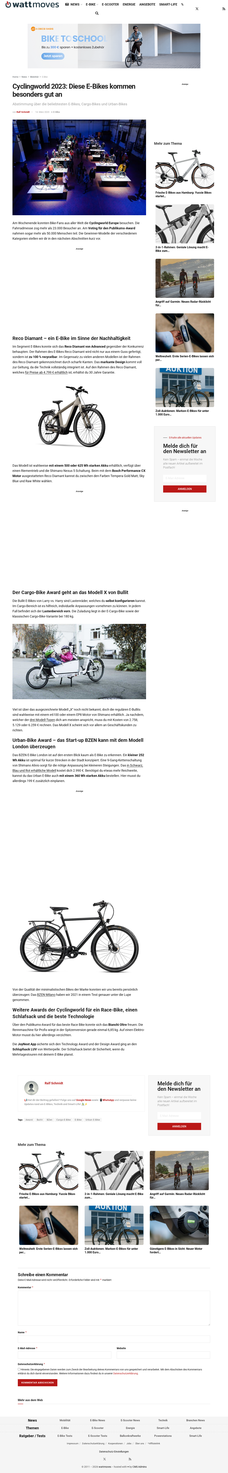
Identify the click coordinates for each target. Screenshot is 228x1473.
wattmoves (105, 1466)
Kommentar (25, 1287)
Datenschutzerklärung (31, 1364)
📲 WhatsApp (107, 1100)
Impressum (72, 1443)
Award (29, 1120)
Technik (163, 1420)
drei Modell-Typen (42, 720)
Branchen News (195, 1420)
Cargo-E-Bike (63, 1120)
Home (15, 77)
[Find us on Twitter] (197, 9)
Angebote (147, 4)
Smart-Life (168, 4)
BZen (49, 1120)
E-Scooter (110, 4)
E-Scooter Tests (97, 1435)
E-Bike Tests (65, 1435)
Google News (84, 1100)
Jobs (128, 1443)
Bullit (40, 1120)
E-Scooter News (130, 1420)
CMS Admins (140, 1466)
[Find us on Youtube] (217, 9)
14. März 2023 (42, 112)
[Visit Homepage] (32, 4)
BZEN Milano (46, 995)
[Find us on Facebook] (190, 9)
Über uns (139, 1443)
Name (22, 1332)
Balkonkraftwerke (130, 1435)
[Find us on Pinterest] (210, 9)
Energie (129, 4)
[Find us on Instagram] (203, 9)
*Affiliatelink (154, 1443)
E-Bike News (97, 1420)
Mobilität (34, 77)
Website (121, 1348)
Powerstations (163, 1435)
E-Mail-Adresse (28, 1348)
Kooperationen (115, 1443)
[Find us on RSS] (223, 9)
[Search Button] (97, 13)
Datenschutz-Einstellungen (114, 1451)
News (75, 4)
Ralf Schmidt (23, 112)
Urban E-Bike (93, 1120)
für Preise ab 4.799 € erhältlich (46, 372)
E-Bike (90, 4)
